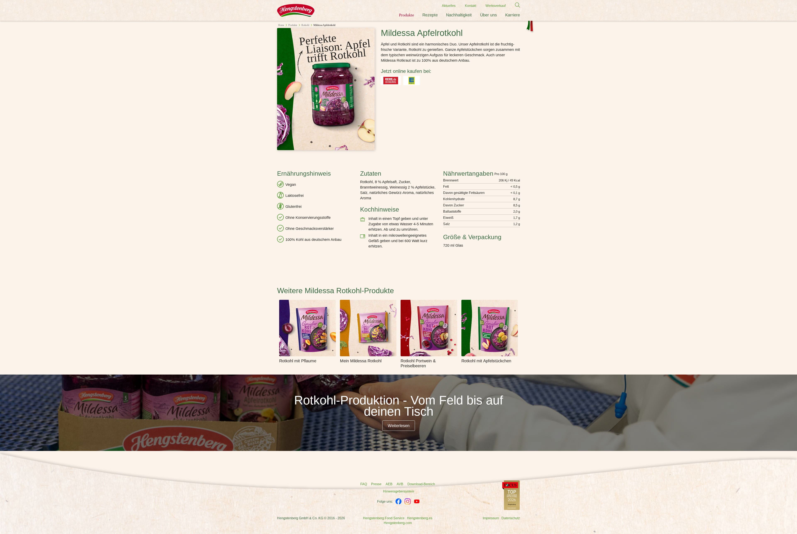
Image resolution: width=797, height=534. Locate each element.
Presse (376, 484)
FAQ (363, 484)
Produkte (406, 15)
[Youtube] (416, 501)
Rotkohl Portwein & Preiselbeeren (418, 363)
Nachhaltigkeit (459, 15)
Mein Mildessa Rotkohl (360, 361)
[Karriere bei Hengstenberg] (511, 495)
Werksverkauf (495, 5)
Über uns (488, 15)
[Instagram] (407, 501)
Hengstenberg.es (419, 518)
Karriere (512, 15)
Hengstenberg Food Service (384, 518)
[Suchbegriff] (515, 5)
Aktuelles (449, 5)
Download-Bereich (421, 484)
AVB (400, 484)
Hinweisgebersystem (398, 491)
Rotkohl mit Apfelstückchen (486, 361)
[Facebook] (398, 501)
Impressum (491, 518)
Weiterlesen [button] (399, 425)
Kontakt (470, 5)
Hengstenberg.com (398, 523)
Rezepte (430, 15)
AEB (389, 484)
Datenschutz (510, 518)
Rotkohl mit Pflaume (297, 361)
